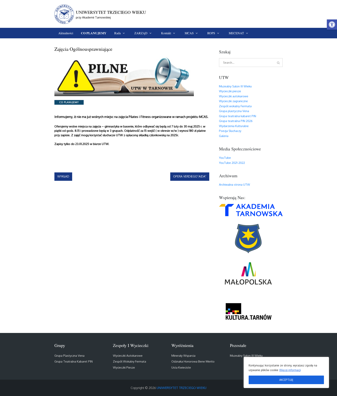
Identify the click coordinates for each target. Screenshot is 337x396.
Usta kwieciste (181, 367)
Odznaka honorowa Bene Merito (193, 361)
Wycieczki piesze (230, 91)
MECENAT (236, 33)
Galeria (223, 136)
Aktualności (65, 33)
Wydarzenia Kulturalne (234, 126)
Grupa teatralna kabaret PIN (237, 116)
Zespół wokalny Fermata (235, 106)
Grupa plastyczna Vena (234, 111)
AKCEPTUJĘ (286, 379)
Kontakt (166, 33)
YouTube (225, 158)
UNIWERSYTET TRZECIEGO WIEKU (111, 12)
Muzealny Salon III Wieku (235, 86)
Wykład (63, 176)
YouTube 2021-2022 (232, 163)
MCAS (189, 33)
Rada (117, 33)
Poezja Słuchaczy (230, 131)
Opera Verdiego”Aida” (189, 176)
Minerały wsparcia (183, 355)
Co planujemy (69, 102)
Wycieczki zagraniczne (233, 101)
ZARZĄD (140, 33)
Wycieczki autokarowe (233, 96)
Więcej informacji (290, 370)
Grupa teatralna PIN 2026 (236, 121)
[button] (332, 24)
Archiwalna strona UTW (234, 184)
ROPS (211, 33)
